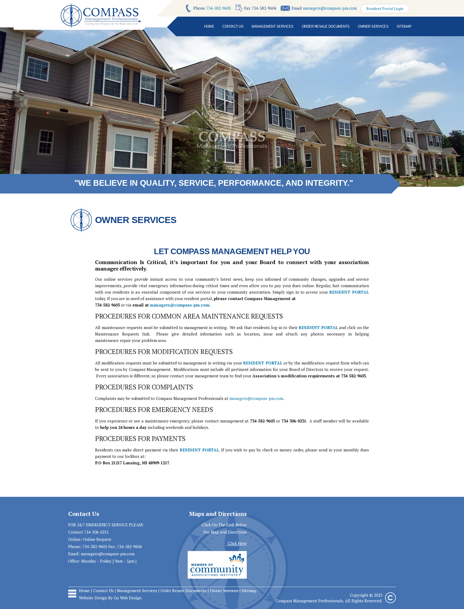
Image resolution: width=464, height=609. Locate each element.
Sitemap (404, 26)
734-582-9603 (218, 8)
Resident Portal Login (385, 8)
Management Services (272, 26)
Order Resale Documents (326, 26)
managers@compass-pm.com (330, 8)
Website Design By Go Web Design (110, 597)
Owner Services (373, 26)
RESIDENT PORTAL (349, 292)
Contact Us (232, 26)
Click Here (237, 543)
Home (209, 26)
